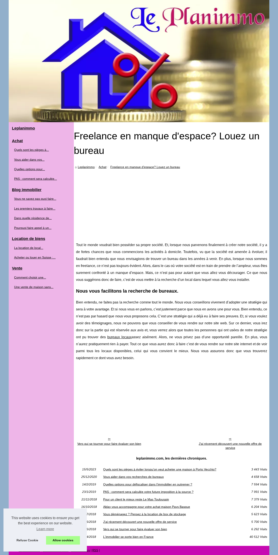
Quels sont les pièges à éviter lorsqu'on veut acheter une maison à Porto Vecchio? (159, 469)
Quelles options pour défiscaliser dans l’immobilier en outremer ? (147, 484)
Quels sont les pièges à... (31, 150)
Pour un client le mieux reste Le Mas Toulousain (136, 499)
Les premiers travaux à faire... (34, 208)
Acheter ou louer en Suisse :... (35, 257)
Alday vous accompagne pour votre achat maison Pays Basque (146, 506)
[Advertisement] (171, 202)
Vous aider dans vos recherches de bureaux (133, 476)
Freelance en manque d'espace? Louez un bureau (145, 167)
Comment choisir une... (30, 277)
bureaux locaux (119, 337)
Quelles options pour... (29, 169)
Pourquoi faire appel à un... (32, 228)
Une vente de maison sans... (33, 287)
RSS (95, 550)
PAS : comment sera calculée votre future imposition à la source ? (148, 491)
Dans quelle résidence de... (33, 218)
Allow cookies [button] (63, 540)
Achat (102, 167)
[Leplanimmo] (139, 61)
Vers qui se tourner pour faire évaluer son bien (109, 443)
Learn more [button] (45, 529)
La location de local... (28, 248)
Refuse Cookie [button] (27, 540)
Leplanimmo (86, 167)
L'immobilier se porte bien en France (128, 536)
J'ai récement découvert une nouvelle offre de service (230, 446)
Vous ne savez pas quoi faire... (35, 198)
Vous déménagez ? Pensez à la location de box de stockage (144, 514)
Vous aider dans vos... (29, 159)
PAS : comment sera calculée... (35, 178)
